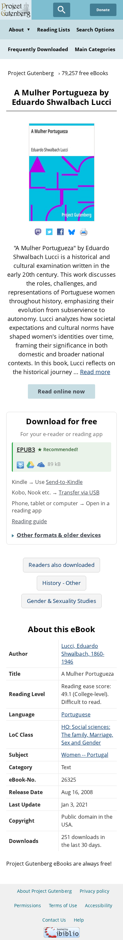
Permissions (27, 905)
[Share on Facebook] (60, 231)
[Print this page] (83, 231)
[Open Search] (61, 10)
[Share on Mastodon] (38, 231)
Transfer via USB (79, 492)
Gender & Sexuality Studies (61, 601)
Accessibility (98, 905)
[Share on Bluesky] (71, 231)
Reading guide (29, 521)
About (20, 29)
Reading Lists (53, 29)
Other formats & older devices (59, 535)
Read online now (61, 391)
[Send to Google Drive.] (30, 464)
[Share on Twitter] (49, 231)
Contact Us (54, 920)
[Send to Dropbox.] (20, 464)
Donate (103, 9)
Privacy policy (95, 891)
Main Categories (95, 49)
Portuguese (75, 714)
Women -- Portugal (84, 754)
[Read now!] (61, 219)
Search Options (95, 29)
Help (79, 920)
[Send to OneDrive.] (41, 464)
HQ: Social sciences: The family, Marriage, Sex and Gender (87, 734)
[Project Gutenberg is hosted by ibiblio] (62, 936)
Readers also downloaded (61, 565)
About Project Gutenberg (44, 891)
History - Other (61, 583)
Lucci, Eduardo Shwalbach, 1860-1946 (82, 653)
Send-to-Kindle (64, 482)
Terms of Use (63, 905)
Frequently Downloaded (38, 49)
